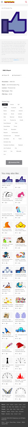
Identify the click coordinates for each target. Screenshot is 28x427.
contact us (16, 59)
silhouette (18, 151)
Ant (7, 406)
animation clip (7, 141)
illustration (13, 129)
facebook (13, 107)
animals (13, 110)
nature (5, 113)
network (6, 132)
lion (5, 154)
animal (12, 104)
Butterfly (17, 406)
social (12, 113)
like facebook (7, 148)
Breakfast (8, 413)
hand (5, 104)
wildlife (5, 107)
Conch (24, 404)
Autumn (11, 404)
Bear (10, 406)
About (3, 422)
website (20, 117)
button (5, 110)
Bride (14, 409)
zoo (16, 148)
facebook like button (9, 145)
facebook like (7, 135)
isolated (20, 113)
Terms (7, 422)
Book (17, 411)
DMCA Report (7, 70)
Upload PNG (5, 423)
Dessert (16, 413)
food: (3, 413)
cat (11, 151)
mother (22, 409)
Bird (13, 406)
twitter (20, 138)
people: (4, 409)
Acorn (8, 404)
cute (5, 120)
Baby (11, 409)
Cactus (20, 404)
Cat (20, 406)
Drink (20, 413)
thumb (5, 129)
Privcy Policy (13, 422)
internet (21, 110)
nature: (3, 404)
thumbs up (13, 120)
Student (8, 411)
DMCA (23, 422)
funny (15, 126)
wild (21, 107)
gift (18, 104)
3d (13, 138)
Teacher (13, 411)
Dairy (12, 413)
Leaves (16, 404)
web (5, 117)
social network (7, 123)
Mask (8, 409)
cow (16, 123)
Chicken (24, 406)
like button (6, 138)
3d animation (15, 132)
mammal (12, 117)
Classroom (21, 411)
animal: (4, 406)
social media (7, 126)
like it (5, 151)
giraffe (21, 120)
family (18, 409)
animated (17, 135)
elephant (20, 145)
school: (4, 411)
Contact (19, 422)
